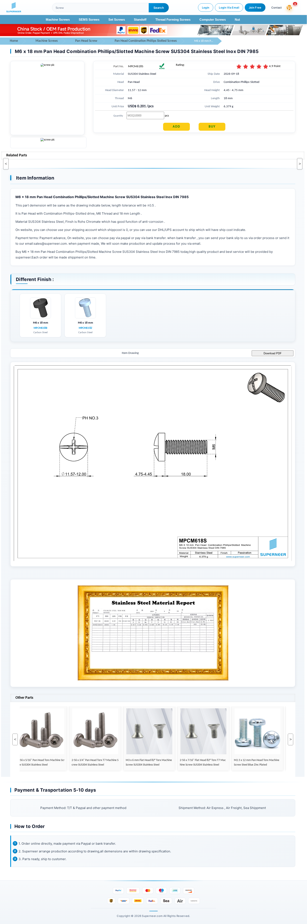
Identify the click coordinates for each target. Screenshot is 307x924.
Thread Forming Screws (172, 19)
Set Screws (116, 19)
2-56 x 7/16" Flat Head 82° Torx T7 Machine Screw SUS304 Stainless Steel (193, 762)
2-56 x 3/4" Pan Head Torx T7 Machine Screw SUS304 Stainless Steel (85, 762)
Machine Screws (58, 19)
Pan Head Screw (86, 41)
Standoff (140, 19)
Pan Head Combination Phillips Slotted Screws (146, 41)
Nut (237, 19)
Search (159, 7)
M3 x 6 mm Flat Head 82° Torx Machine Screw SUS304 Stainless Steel (139, 762)
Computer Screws (212, 19)
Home (14, 41)
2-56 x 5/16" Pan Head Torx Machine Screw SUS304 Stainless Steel (31, 762)
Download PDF (273, 353)
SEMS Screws (89, 19)
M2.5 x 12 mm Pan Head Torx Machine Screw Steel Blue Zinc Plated (247, 762)
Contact (276, 7)
